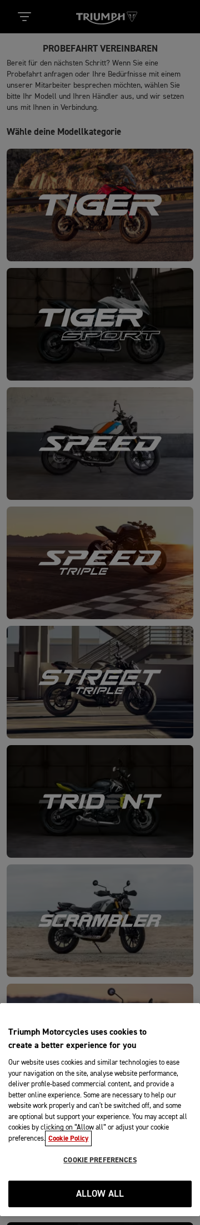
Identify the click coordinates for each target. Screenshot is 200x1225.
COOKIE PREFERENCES (99, 1160)
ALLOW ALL (100, 1194)
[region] (100, 1109)
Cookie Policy (68, 1138)
